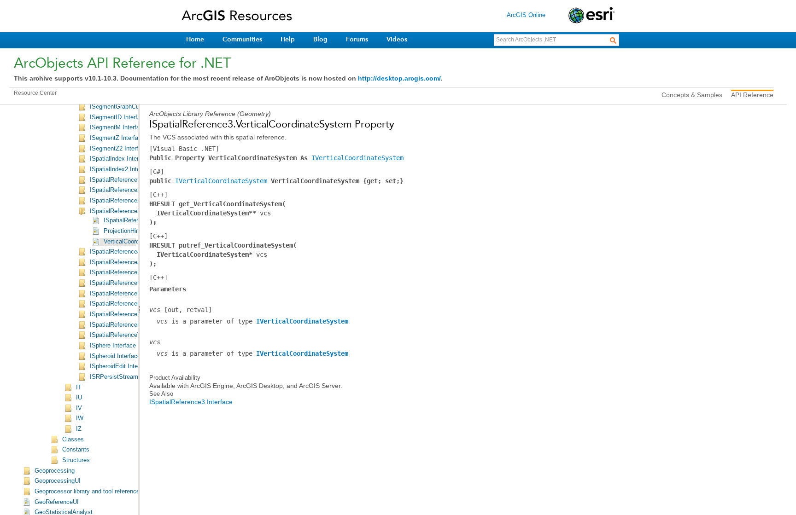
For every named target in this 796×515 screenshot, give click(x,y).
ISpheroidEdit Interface (120, 366)
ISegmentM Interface (118, 127)
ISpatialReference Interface (126, 180)
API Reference (752, 94)
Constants (75, 449)
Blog (320, 39)
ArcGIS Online (526, 15)
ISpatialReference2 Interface (128, 190)
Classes (73, 439)
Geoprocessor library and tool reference (87, 491)
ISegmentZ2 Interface (119, 148)
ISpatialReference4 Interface (128, 252)
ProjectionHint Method (133, 231)
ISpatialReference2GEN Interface (134, 200)
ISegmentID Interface (118, 117)
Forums (357, 39)
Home (195, 39)
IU (79, 397)
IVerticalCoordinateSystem (357, 158)
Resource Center (35, 93)
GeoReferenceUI (57, 502)
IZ (79, 429)
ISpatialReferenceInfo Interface (131, 314)
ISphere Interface (113, 345)
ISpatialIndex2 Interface (121, 169)
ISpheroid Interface (115, 356)
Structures (76, 460)
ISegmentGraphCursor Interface (132, 107)
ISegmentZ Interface (117, 138)
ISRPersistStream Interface (127, 377)
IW (79, 418)
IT (79, 387)
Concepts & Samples (691, 94)
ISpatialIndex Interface (120, 159)
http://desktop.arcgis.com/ (399, 78)
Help (288, 39)
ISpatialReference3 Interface (128, 211)
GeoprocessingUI (58, 481)
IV (79, 408)
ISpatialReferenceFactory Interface (136, 272)
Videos (396, 39)
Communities (242, 39)
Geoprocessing (55, 471)
